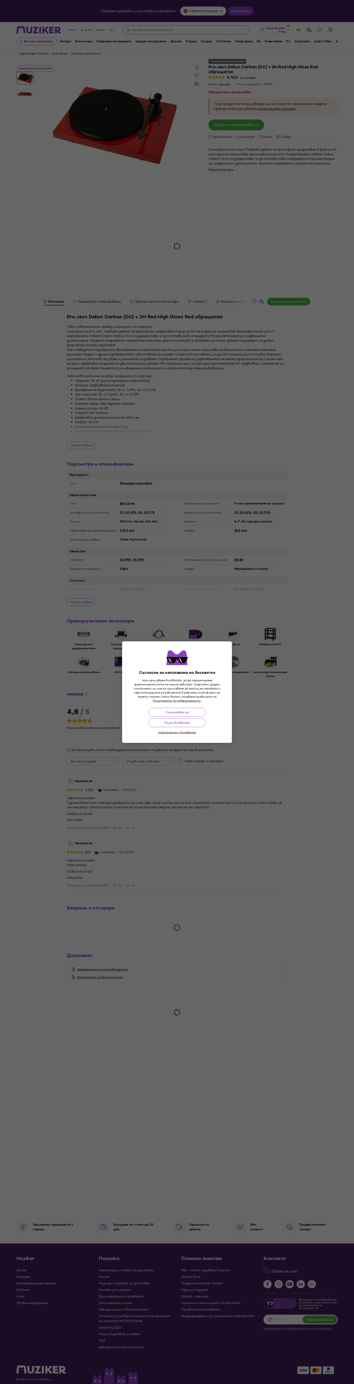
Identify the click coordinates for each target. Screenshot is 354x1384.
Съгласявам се (177, 712)
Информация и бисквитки (177, 732)
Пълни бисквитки (177, 722)
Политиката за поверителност (177, 700)
